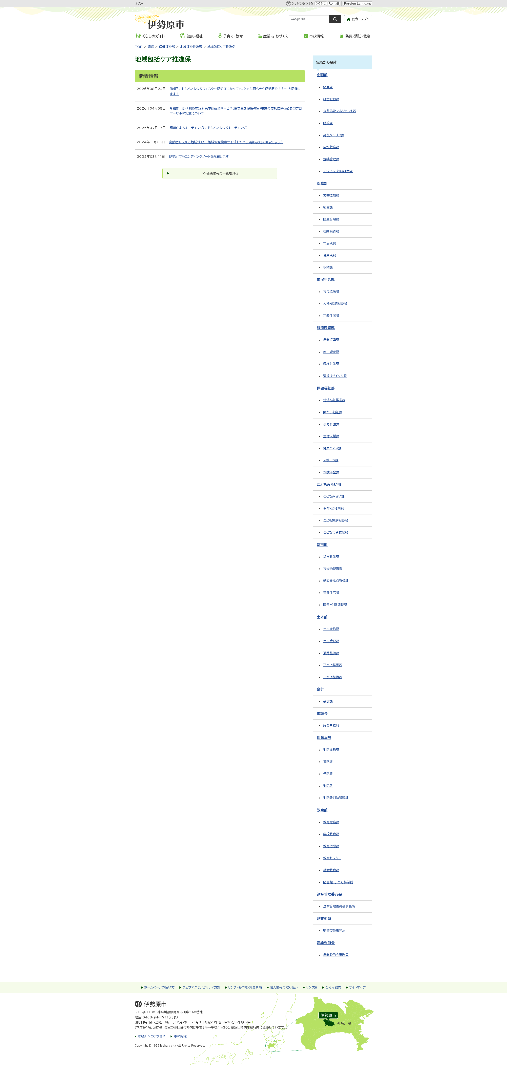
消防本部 (324, 737)
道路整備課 (331, 653)
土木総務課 (331, 628)
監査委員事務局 (334, 930)
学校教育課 (331, 834)
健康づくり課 (332, 448)
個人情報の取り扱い (284, 987)
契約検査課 (331, 231)
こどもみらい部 (329, 484)
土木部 (322, 617)
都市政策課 (331, 556)
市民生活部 (326, 279)
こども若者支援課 (335, 532)
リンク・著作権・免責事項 (245, 987)
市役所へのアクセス (151, 1036)
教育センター (332, 858)
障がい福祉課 (332, 412)
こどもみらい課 (334, 496)
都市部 (322, 544)
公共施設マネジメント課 (339, 111)
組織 (151, 46)
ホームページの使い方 (159, 987)
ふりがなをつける (302, 3)
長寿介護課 (331, 424)
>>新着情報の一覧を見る (220, 173)
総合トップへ (361, 19)
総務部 (322, 183)
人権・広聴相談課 (335, 303)
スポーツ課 (330, 460)
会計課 (328, 701)
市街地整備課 (332, 568)
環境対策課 (331, 363)
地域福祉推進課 (191, 46)
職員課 (328, 207)
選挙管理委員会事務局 (339, 906)
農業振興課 (331, 339)
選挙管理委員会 (329, 894)
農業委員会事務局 (336, 954)
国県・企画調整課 (335, 604)
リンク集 (311, 987)
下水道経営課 (332, 665)
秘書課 (328, 87)
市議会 (322, 713)
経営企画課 (331, 99)
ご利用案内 (333, 987)
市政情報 (316, 36)
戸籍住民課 (331, 315)
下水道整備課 (332, 677)
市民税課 (329, 243)
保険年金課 (331, 472)
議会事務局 (331, 725)
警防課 (328, 761)
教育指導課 (331, 846)
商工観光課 (331, 351)
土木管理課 (331, 641)
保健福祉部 (167, 46)
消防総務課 (331, 749)
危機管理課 (331, 159)
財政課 (328, 123)
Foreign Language (358, 3)
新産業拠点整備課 (336, 580)
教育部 (322, 810)
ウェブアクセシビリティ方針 (201, 987)
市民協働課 (331, 291)
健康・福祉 (195, 36)
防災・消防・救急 (357, 36)
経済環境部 (326, 328)
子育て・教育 (233, 36)
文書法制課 (331, 195)
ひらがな (320, 3)
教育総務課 (331, 822)
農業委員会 (326, 943)
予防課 (328, 773)
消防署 (328, 785)
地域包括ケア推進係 (221, 46)
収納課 (328, 267)
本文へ (139, 3)
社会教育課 (331, 870)
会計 (320, 689)
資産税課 (329, 255)
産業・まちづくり (276, 36)
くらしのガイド (153, 36)
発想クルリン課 (333, 135)
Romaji (334, 3)
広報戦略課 (331, 147)
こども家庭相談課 (335, 520)
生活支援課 (331, 436)
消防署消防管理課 (336, 797)
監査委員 (324, 918)
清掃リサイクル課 (335, 375)
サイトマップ (357, 987)
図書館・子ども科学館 (338, 882)
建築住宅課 (331, 592)
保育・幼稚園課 (333, 508)
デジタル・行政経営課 (338, 171)
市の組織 (180, 1036)
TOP (138, 46)
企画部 (322, 75)
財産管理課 (331, 219)
